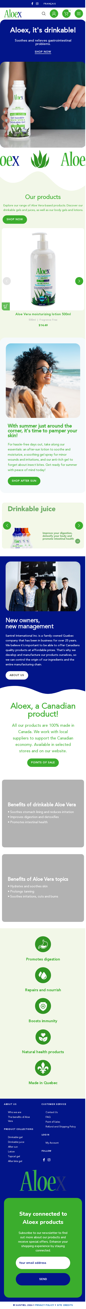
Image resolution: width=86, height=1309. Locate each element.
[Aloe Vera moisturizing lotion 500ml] (43, 269)
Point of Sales (53, 1122)
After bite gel (15, 1161)
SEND (43, 1279)
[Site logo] (13, 13)
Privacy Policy (44, 1305)
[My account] (54, 14)
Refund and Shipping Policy (61, 1127)
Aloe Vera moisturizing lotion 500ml (43, 314)
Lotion (11, 1152)
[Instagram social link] (37, 4)
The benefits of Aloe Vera (19, 1119)
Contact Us (52, 1112)
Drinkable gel (15, 1137)
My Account (52, 1143)
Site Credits (65, 1305)
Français (50, 4)
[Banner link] (43, 526)
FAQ (48, 1117)
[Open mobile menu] (79, 14)
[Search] (44, 14)
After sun (13, 1147)
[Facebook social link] (32, 4)
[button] (6, 306)
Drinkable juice (16, 1142)
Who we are (14, 1112)
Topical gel (14, 1156)
